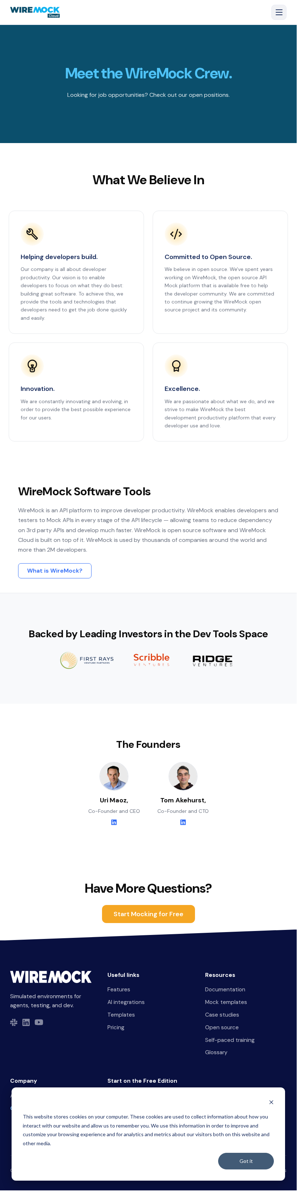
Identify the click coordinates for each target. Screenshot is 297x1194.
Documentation (225, 989)
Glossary (216, 1052)
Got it (246, 1161)
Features (118, 989)
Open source (222, 1027)
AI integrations (126, 1002)
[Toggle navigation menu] (279, 12)
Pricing (115, 1027)
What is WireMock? (54, 570)
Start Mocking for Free (148, 914)
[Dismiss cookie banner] (271, 1103)
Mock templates (226, 1002)
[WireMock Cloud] (35, 12)
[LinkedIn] (114, 822)
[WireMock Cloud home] (51, 977)
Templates (121, 1014)
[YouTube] (39, 1022)
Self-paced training (230, 1040)
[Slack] (13, 1022)
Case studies (222, 1014)
